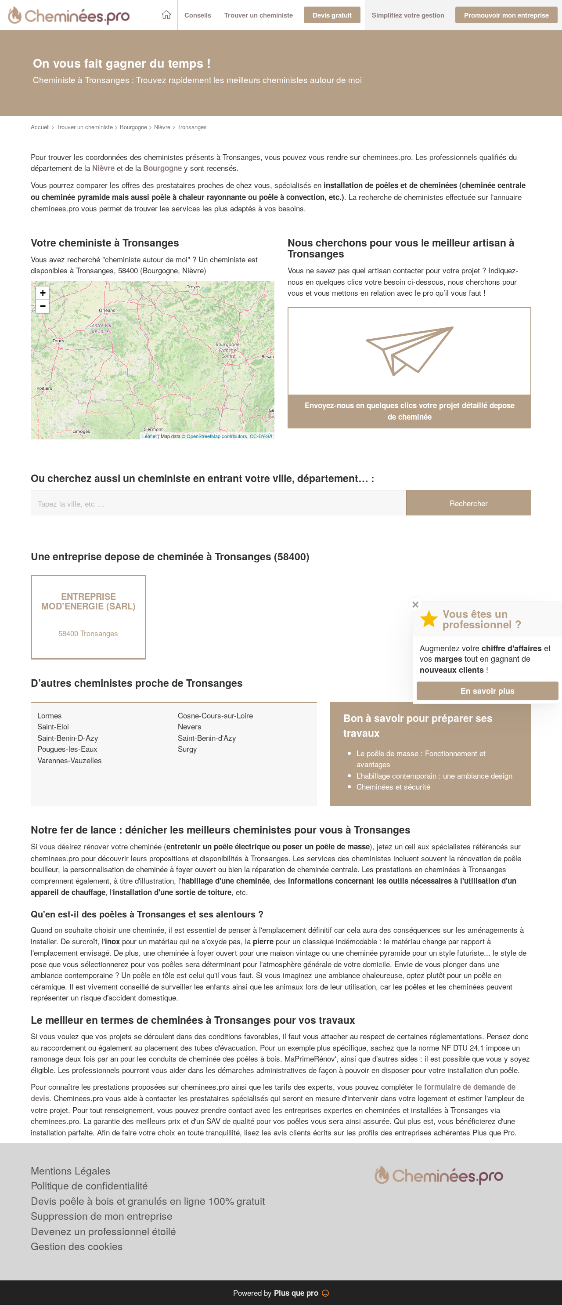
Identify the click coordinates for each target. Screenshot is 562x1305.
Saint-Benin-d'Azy (207, 737)
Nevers (190, 726)
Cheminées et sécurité (393, 786)
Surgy (187, 748)
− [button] (43, 306)
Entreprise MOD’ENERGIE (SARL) (88, 601)
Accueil (40, 127)
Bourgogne (133, 127)
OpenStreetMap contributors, (218, 435)
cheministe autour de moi (146, 259)
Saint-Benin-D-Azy (67, 737)
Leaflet (149, 435)
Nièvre (162, 127)
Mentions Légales (71, 1170)
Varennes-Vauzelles (69, 759)
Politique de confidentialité (89, 1185)
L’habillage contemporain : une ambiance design (434, 775)
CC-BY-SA (261, 435)
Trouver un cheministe (85, 127)
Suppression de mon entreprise (102, 1215)
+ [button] (43, 292)
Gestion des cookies (77, 1246)
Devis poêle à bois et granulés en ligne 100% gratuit (148, 1200)
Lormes (49, 715)
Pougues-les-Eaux (67, 748)
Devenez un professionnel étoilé (103, 1231)
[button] (198, 15)
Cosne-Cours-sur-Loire (215, 715)
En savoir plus (488, 690)
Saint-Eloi (53, 726)
